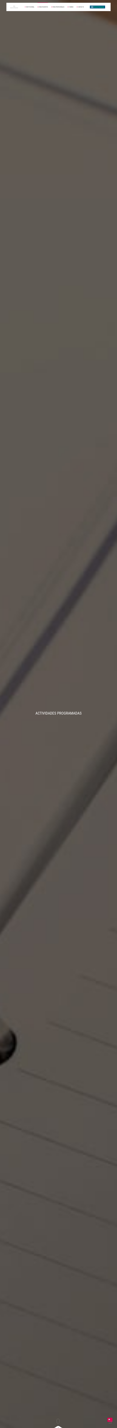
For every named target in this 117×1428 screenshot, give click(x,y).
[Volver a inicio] (12, 7)
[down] (58, 1427)
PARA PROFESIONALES (57, 7)
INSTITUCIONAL (29, 7)
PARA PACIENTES (42, 7)
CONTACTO (80, 7)
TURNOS (70, 7)
